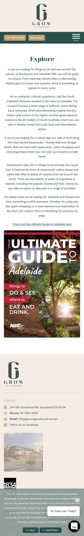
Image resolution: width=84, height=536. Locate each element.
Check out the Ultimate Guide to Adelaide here (42, 224)
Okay (32, 530)
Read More (52, 530)
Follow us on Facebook (24, 424)
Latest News (23, 452)
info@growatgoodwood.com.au (38, 419)
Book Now (36, 37)
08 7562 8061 (15, 37)
